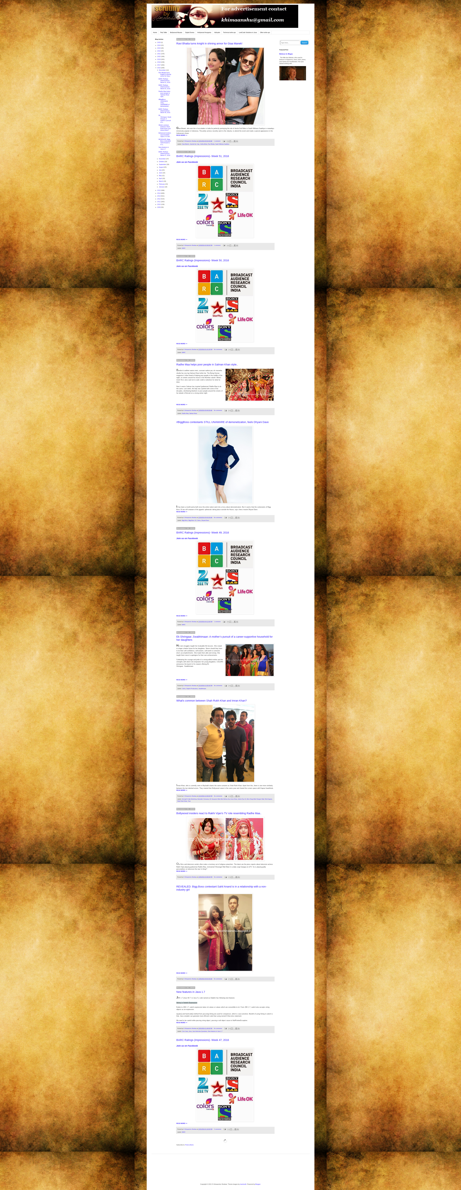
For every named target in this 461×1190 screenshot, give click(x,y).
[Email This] (228, 141)
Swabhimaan (202, 688)
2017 (159, 65)
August (161, 167)
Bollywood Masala (176, 32)
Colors (199, 520)
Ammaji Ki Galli (186, 799)
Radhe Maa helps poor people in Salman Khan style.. (207, 364)
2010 (159, 204)
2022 (159, 51)
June (161, 173)
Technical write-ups (229, 32)
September (163, 164)
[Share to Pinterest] (237, 141)
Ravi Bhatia (211, 144)
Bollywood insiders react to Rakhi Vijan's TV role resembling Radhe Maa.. (218, 813)
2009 (159, 207)
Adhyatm (217, 32)
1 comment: (217, 141)
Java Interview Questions (199, 1031)
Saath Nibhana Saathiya (222, 144)
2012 (159, 199)
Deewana (206, 799)
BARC (183, 248)
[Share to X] (232, 141)
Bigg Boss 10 (192, 520)
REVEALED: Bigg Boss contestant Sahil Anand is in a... (165, 142)
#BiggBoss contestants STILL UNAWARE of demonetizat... (164, 103)
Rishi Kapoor (268, 799)
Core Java (185, 1031)
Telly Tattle (163, 32)
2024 (159, 45)
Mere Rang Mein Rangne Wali (255, 799)
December (162, 70)
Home (155, 32)
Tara (189, 801)
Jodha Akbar (203, 144)
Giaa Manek (185, 144)
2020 (159, 56)
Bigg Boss (185, 520)
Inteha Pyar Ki (242, 799)
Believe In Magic (286, 54)
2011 (159, 201)
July (160, 170)
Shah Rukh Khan (182, 801)
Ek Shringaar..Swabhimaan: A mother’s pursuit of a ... (165, 119)
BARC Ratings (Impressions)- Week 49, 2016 (202, 532)
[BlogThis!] (230, 141)
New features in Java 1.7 (190, 991)
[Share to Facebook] (235, 141)
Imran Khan (233, 799)
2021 (159, 54)
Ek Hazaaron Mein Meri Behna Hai (220, 799)
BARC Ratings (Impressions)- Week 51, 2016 (202, 156)
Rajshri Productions (192, 688)
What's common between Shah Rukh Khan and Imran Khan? (211, 700)
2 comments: (218, 1129)
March (161, 181)
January (162, 187)
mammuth (243, 1184)
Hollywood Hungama (204, 32)
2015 (159, 190)
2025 (159, 42)
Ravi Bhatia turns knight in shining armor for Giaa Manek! (209, 43)
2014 (159, 193)
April (160, 178)
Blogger (257, 1184)
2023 (159, 48)
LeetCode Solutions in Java (248, 32)
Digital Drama (189, 32)
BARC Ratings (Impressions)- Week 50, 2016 (202, 260)
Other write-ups (265, 32)
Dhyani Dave (205, 520)
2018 (159, 62)
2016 (159, 68)
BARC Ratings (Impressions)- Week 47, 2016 (202, 1039)
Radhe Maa (185, 413)
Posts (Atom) (189, 1145)
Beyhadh (200, 799)
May (160, 175)
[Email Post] (223, 141)
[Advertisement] (163, 248)
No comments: (218, 349)
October (161, 161)
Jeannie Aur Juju (194, 144)
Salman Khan (193, 413)
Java (190, 1031)
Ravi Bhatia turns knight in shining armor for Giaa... (165, 74)
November (162, 159)
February (162, 184)
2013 (159, 196)
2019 (159, 59)
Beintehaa (194, 799)
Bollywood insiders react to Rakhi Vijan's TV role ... (165, 134)
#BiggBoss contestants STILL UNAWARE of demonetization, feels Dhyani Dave (222, 422)
